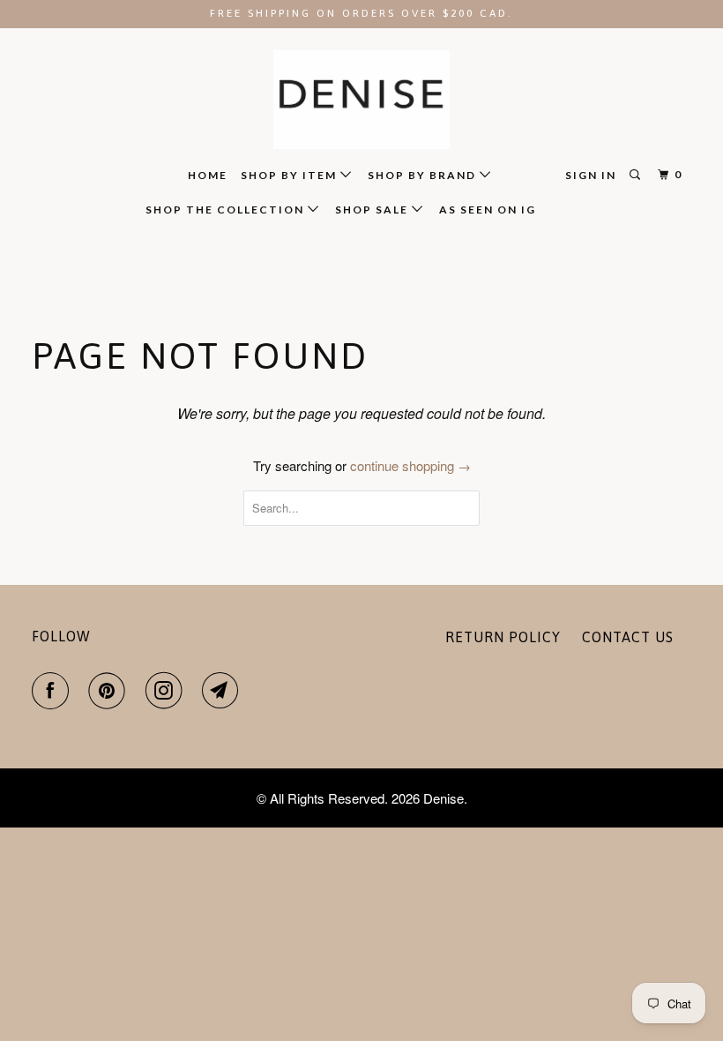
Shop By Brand (424, 175)
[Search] (636, 175)
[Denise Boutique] (361, 100)
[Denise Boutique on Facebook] (54, 690)
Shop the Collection (226, 209)
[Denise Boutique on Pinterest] (110, 690)
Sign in (590, 175)
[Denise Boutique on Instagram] (167, 690)
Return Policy (503, 637)
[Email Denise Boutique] (224, 690)
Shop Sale (373, 209)
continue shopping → (410, 465)
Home (207, 175)
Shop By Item (290, 175)
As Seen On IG (487, 209)
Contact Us (628, 637)
